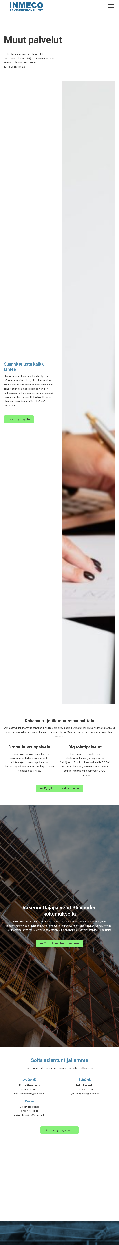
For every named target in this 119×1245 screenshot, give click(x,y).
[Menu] (111, 6)
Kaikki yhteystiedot (61, 1130)
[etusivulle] (27, 6)
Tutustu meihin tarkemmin (61, 943)
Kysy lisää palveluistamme (61, 788)
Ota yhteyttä (21, 419)
